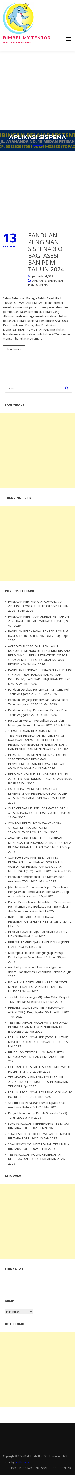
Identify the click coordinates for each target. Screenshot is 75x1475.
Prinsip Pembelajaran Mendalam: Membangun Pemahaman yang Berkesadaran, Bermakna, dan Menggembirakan (39, 906)
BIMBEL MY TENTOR (27, 37)
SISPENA (42, 285)
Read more (14, 349)
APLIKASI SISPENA (44, 280)
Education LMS (58, 1456)
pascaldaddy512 (42, 276)
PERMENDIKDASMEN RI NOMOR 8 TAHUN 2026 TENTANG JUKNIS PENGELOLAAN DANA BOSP (40, 778)
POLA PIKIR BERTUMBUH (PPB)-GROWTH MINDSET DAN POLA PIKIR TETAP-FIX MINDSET (38, 986)
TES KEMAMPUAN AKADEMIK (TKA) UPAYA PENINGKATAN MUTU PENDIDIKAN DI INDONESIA (38, 1026)
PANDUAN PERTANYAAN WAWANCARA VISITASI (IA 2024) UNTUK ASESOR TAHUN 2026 (38, 605)
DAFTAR (66, 1468)
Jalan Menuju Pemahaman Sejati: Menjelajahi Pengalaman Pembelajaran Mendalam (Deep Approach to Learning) (38, 891)
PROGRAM (25, 1468)
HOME (13, 1468)
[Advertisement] (37, 90)
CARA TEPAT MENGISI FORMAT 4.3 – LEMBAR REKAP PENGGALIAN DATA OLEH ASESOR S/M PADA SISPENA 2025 (37, 793)
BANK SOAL (41, 1468)
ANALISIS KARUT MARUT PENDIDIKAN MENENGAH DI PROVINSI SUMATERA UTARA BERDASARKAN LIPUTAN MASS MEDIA (39, 842)
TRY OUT (55, 1468)
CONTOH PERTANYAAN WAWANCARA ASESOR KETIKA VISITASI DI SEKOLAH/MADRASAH (34, 827)
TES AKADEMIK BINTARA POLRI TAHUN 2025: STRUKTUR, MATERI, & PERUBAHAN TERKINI (38, 1081)
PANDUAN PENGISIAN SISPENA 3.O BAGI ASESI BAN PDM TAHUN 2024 (46, 252)
